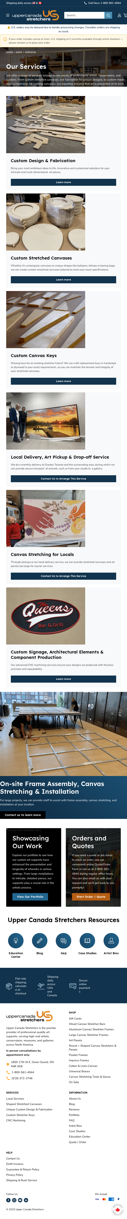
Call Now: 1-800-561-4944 (104, 3)
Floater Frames (78, 1055)
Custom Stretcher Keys (20, 1115)
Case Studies (77, 1131)
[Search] (108, 15)
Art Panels (75, 1040)
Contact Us (13, 1158)
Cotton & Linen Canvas (83, 1066)
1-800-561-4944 (23, 1072)
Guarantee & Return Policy (22, 1169)
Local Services (15, 1098)
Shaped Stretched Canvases (24, 1104)
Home (9, 52)
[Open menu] (7, 15)
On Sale (74, 1082)
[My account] (119, 15)
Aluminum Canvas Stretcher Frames (91, 1029)
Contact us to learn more (23, 815)
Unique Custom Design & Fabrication (29, 1109)
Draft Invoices (14, 1164)
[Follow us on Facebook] (8, 1200)
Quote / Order (77, 1142)
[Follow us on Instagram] (14, 1200)
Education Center (79, 1136)
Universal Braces (79, 1071)
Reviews (74, 1109)
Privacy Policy (14, 1175)
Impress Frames (79, 1060)
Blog (72, 1104)
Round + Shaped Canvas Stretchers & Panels (92, 1047)
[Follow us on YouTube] (20, 1200)
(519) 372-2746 (22, 1078)
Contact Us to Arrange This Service (63, 478)
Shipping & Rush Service (21, 1180)
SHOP (19, 52)
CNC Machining (15, 1120)
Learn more (63, 182)
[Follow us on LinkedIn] (26, 1200)
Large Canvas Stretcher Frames (88, 1035)
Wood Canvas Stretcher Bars (87, 1024)
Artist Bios (75, 1126)
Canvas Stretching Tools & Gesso (90, 1077)
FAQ (71, 1120)
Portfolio (74, 1115)
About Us (75, 1098)
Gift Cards (75, 1018)
